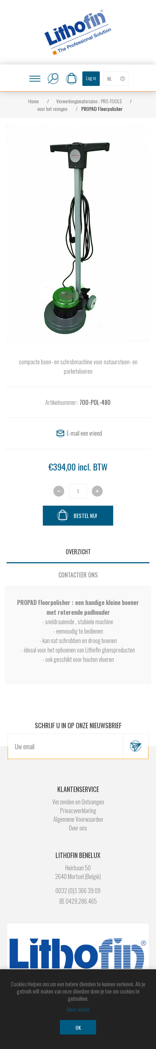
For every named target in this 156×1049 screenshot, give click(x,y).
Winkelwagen (71, 78)
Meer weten (78, 1009)
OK (78, 1027)
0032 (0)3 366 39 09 (78, 890)
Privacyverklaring (78, 810)
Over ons (78, 828)
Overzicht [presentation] (78, 551)
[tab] (78, 551)
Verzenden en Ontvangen (78, 801)
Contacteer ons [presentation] (78, 575)
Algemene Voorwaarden (78, 819)
